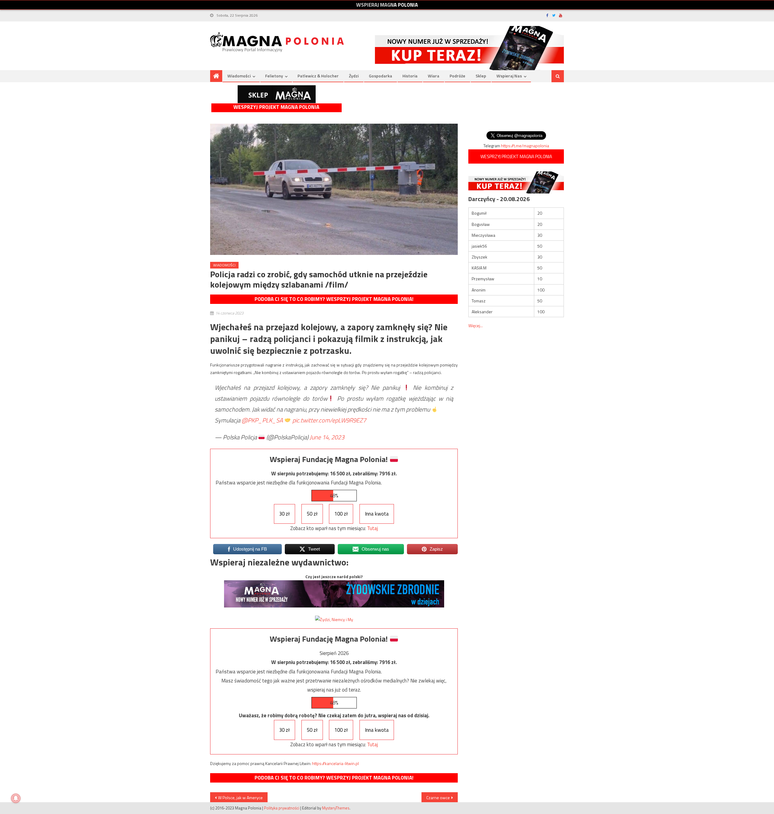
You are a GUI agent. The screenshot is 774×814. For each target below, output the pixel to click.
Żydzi (354, 76)
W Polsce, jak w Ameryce (240, 797)
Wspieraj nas (509, 76)
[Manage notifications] (16, 798)
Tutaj (372, 528)
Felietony (274, 76)
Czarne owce (438, 797)
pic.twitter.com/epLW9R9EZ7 (329, 420)
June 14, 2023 (327, 437)
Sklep (481, 76)
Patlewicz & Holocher (318, 76)
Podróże (457, 76)
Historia (410, 76)
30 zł (284, 514)
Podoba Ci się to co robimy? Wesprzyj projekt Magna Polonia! (334, 299)
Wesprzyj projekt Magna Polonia (276, 107)
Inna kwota (377, 514)
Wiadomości (239, 76)
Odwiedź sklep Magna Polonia (277, 94)
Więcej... (475, 325)
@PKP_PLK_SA (262, 420)
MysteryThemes (336, 808)
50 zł (312, 514)
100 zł (341, 514)
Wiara (433, 76)
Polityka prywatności (281, 808)
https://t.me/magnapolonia (525, 145)
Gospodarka (380, 76)
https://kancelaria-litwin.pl (335, 763)
